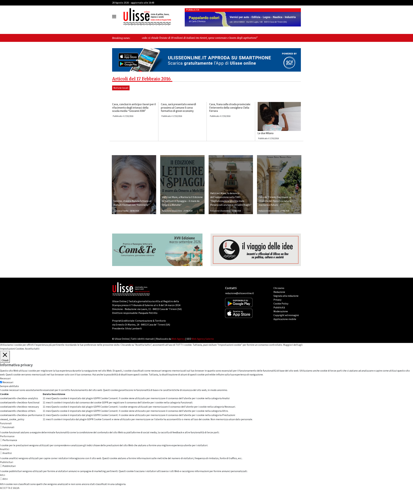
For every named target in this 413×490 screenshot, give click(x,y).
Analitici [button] (4, 449)
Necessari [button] (5, 378)
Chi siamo (278, 288)
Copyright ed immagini (286, 315)
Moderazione (280, 311)
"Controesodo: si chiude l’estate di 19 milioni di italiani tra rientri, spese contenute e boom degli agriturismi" (159, 37)
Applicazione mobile (284, 319)
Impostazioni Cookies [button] (12, 349)
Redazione (279, 292)
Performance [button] (7, 436)
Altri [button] (2, 475)
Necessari (8, 382)
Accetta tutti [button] (32, 349)
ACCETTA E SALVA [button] (9, 488)
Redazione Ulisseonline (172, 210)
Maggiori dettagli (292, 345)
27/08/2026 (187, 210)
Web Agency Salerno (203, 339)
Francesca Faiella (120, 210)
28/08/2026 (134, 210)
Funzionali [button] (6, 423)
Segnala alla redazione (285, 296)
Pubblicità (279, 307)
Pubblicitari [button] (6, 462)
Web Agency (178, 339)
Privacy (277, 300)
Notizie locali (120, 88)
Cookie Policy (280, 303)
